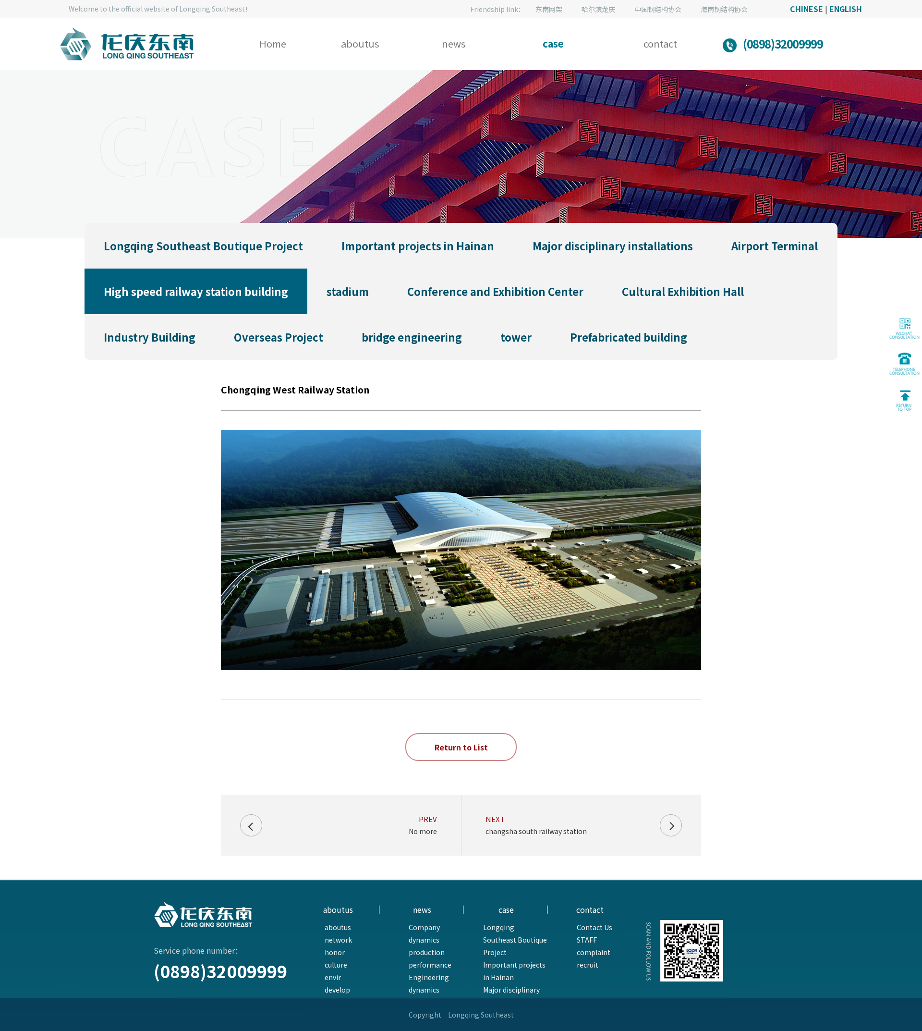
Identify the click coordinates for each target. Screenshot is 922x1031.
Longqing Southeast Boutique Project (515, 939)
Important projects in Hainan (514, 971)
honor (335, 952)
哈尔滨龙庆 (598, 9)
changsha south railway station (536, 831)
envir (333, 977)
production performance (430, 958)
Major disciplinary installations (511, 996)
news (454, 43)
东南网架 (548, 9)
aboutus (360, 43)
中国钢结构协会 (657, 9)
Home (272, 43)
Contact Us (594, 927)
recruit (587, 965)
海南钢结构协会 (724, 9)
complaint (593, 952)
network (338, 940)
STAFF (587, 940)
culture (336, 965)
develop (337, 989)
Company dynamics (424, 933)
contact (660, 43)
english (845, 8)
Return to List (461, 747)
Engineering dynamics (429, 983)
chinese (806, 8)
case (553, 43)
